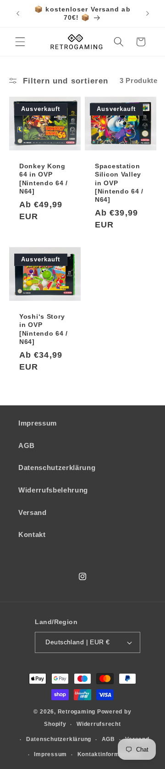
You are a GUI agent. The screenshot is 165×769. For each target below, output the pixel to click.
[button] (20, 42)
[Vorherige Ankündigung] (18, 13)
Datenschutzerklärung (56, 467)
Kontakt (32, 534)
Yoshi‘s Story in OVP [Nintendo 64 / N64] (43, 329)
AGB (26, 445)
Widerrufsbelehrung (53, 490)
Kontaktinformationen (109, 754)
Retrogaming (76, 711)
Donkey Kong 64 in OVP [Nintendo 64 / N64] (43, 178)
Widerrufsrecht (99, 724)
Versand (32, 512)
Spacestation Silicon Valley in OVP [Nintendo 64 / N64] (119, 182)
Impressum (37, 423)
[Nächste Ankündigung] (148, 13)
